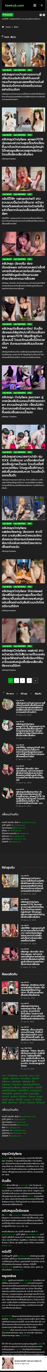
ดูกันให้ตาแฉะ (25, 1335)
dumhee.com (19, 825)
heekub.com (7, 1267)
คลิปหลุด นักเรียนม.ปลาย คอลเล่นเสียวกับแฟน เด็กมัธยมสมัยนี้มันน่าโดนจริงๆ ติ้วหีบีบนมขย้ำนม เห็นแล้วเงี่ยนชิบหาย (33, 990)
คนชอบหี (18, 1349)
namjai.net (24, 833)
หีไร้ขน (38, 1099)
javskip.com (16, 841)
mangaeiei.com (19, 1130)
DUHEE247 (6, 1316)
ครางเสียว (25, 1078)
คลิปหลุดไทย (27, 1087)
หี (33, 1099)
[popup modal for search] (42, 5)
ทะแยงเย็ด (34, 1093)
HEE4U (5, 1280)
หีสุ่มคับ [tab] (38, 693)
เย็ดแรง (31, 1102)
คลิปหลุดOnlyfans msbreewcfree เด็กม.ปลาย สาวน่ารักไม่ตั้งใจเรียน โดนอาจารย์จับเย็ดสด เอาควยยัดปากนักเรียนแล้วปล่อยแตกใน (33, 1012)
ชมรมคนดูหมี (24, 1185)
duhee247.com (19, 839)
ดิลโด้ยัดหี (7, 1093)
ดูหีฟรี (40, 1344)
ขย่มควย (14, 1078)
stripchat (23, 1075)
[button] (40, 15)
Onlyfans (13, 1075)
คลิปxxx (6, 1081)
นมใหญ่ (14, 1096)
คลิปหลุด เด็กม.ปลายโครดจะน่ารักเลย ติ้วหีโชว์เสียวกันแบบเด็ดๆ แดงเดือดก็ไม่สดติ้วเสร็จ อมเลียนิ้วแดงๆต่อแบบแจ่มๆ (33, 1034)
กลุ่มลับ (5, 1078)
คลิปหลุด (16, 1081)
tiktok (31, 1075)
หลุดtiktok (27, 1099)
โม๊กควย (40, 1102)
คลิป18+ (35, 1078)
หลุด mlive (7, 70)
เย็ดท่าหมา (13, 1102)
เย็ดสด (22, 1102)
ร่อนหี (4, 1099)
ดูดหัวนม (17, 1093)
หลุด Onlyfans (19, 70)
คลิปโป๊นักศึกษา (9, 1090)
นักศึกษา (23, 1096)
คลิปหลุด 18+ (28, 1081)
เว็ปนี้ (4, 1185)
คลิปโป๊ (38, 1087)
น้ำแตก (32, 1096)
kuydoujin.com (19, 836)
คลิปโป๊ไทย (23, 1090)
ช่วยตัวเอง (35, 1090)
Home (8, 27)
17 (29, 680)
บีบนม (39, 1096)
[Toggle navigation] (35, 5)
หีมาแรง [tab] (10, 693)
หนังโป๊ (19, 1099)
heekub (5, 1158)
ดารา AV (23, 1283)
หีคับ (29, 70)
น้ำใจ (7, 1215)
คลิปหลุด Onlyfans (12, 1084)
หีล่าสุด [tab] (24, 693)
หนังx (11, 1099)
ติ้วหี (25, 1093)
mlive (4, 1075)
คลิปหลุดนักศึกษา (31, 1084)
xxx (37, 1075)
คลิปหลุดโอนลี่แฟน (11, 1087)
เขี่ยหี (4, 1102)
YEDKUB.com (15, 830)
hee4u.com (20, 828)
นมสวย (5, 1096)
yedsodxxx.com (28, 822)
